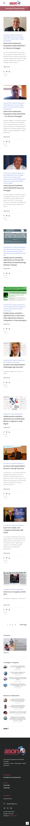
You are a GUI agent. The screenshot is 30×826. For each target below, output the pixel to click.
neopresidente (16, 362)
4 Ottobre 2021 (6, 173)
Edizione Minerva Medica (12, 306)
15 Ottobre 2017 (7, 463)
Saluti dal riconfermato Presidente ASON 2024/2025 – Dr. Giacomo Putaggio (14, 113)
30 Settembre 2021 (7, 247)
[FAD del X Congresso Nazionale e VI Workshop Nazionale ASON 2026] (5, 679)
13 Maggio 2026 (17, 669)
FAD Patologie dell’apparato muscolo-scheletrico (17, 672)
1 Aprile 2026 (6, 35)
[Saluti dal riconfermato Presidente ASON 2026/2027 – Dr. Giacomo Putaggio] (15, 24)
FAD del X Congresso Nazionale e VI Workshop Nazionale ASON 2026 (17, 678)
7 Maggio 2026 (17, 687)
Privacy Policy (6, 785)
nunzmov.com (13, 815)
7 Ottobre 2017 (6, 589)
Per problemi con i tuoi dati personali (12, 777)
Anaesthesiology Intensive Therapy (11, 249)
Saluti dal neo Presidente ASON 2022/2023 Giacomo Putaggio (13, 187)
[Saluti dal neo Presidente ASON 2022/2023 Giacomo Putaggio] (15, 162)
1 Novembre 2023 (7, 103)
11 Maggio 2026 (17, 675)
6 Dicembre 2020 (7, 304)
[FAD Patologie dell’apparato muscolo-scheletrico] (5, 673)
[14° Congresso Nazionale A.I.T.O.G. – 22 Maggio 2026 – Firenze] (5, 667)
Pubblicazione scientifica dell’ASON (14, 251)
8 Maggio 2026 (17, 681)
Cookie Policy (6, 787)
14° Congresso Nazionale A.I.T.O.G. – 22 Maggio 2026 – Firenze (18, 667)
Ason (6, 74)
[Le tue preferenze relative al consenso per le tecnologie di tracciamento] (27, 823)
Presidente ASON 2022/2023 (18, 179)
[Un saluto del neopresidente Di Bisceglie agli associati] (15, 349)
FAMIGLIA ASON (10, 37)
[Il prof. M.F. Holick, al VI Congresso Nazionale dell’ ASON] (15, 514)
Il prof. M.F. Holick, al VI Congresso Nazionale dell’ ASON (13, 530)
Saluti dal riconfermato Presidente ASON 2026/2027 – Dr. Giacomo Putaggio (15, 45)
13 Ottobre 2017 (7, 525)
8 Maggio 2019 (6, 414)
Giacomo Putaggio (18, 37)
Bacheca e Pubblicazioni (16, 35)
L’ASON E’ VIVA (6, 39)
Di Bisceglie (9, 362)
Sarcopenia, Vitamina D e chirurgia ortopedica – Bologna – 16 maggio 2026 (17, 685)
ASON (4, 37)
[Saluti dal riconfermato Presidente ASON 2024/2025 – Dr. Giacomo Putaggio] (15, 92)
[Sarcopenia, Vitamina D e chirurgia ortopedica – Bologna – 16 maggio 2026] (5, 685)
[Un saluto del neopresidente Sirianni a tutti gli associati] (15, 453)
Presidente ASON (14, 39)
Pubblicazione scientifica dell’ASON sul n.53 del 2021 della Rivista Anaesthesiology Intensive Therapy (18, 718)
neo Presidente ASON (16, 177)
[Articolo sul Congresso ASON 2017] (15, 578)
